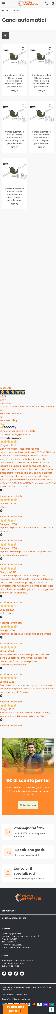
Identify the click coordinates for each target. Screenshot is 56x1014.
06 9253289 (10, 942)
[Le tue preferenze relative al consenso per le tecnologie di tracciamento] (51, 1009)
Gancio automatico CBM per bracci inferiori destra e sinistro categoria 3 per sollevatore (41, 81)
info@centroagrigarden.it (19, 947)
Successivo (16, 438)
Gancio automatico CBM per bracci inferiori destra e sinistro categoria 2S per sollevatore (14, 137)
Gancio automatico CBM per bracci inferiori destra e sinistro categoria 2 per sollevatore (41, 137)
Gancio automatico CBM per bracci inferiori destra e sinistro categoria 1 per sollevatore (14, 194)
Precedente (5, 438)
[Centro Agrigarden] (28, 3)
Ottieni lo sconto (28, 805)
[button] (52, 3)
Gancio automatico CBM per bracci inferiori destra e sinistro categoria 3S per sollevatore (14, 81)
